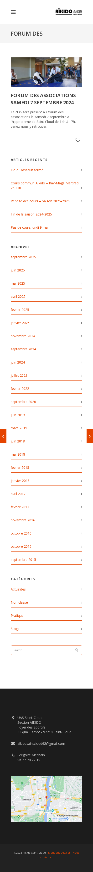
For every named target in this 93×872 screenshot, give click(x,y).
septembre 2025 (23, 257)
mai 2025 (18, 283)
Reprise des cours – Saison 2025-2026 (40, 201)
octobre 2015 (21, 546)
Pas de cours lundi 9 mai (29, 227)
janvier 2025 (20, 322)
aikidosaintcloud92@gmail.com (41, 743)
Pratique (17, 615)
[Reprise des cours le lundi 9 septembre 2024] (90, 436)
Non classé (19, 602)
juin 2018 (18, 441)
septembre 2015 (23, 559)
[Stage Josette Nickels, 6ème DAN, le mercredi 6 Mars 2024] (3, 436)
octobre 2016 (21, 533)
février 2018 (20, 467)
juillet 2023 (19, 375)
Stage (15, 628)
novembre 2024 (23, 336)
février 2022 (20, 388)
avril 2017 (18, 493)
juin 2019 (18, 415)
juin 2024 (18, 362)
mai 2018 (18, 454)
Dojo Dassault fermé (27, 170)
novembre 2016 (23, 520)
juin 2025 (18, 270)
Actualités (18, 589)
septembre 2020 (23, 401)
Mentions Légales (59, 852)
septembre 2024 (23, 349)
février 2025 (20, 309)
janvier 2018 (20, 480)
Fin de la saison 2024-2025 (31, 214)
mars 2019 (19, 428)
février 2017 (20, 507)
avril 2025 (18, 296)
